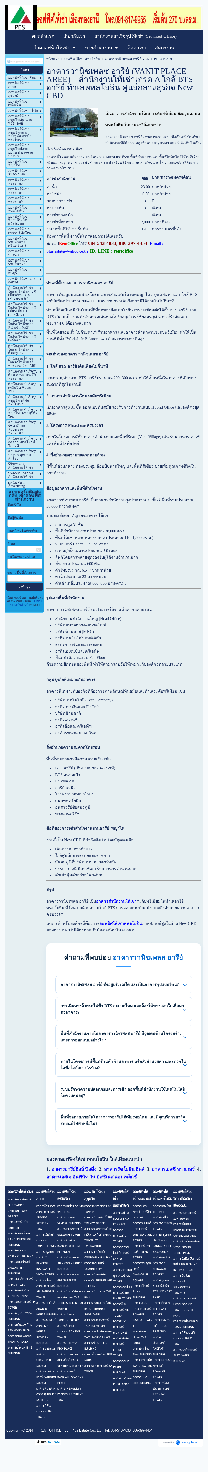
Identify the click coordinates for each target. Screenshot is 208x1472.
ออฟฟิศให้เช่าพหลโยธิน (81, 59)
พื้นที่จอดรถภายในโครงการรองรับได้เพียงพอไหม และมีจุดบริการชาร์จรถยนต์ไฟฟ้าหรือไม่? (123, 1120)
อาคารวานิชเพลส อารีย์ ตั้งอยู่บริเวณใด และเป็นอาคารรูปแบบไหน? (120, 984)
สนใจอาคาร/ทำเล (21, 557)
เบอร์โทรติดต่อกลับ (22, 531)
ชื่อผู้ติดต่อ (15, 518)
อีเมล (11, 544)
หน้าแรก (52, 59)
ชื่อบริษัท (14, 505)
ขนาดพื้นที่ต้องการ (21, 573)
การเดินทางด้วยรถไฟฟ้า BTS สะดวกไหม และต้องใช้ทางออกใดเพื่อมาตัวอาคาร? (122, 1008)
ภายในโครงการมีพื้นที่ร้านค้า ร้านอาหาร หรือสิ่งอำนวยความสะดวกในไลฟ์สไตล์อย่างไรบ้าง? (123, 1064)
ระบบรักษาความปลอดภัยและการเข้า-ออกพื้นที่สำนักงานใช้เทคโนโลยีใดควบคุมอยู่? (123, 1092)
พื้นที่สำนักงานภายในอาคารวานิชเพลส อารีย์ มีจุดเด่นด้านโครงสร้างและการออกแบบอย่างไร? (121, 1036)
